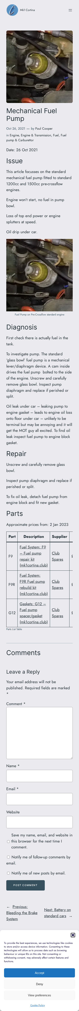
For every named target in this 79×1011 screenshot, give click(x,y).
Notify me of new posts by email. (39, 873)
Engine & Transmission (36, 135)
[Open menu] (70, 10)
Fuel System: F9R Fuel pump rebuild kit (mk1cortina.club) (34, 584)
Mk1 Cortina (27, 10)
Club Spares (57, 556)
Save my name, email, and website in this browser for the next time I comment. (42, 841)
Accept (39, 973)
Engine (14, 135)
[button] (73, 935)
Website (13, 812)
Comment (16, 704)
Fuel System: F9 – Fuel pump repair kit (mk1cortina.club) (34, 556)
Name (13, 766)
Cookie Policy (37, 1005)
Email (12, 789)
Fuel (56, 135)
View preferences (39, 995)
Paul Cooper (43, 128)
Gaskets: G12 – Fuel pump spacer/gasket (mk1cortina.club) (34, 613)
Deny (39, 984)
